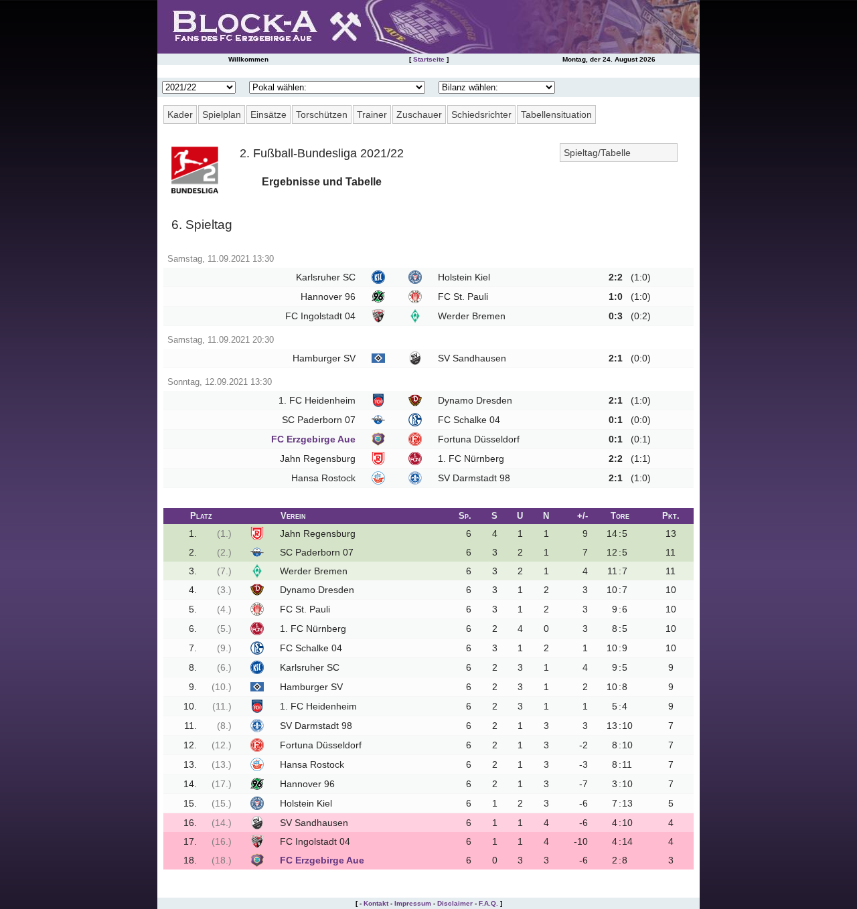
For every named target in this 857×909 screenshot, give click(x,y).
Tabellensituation (556, 114)
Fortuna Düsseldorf (479, 439)
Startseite (429, 59)
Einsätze (268, 114)
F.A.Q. (488, 903)
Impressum (412, 903)
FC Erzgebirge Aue (313, 439)
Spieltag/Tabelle (597, 152)
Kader (180, 114)
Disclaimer (455, 903)
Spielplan (221, 114)
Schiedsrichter (481, 114)
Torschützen (321, 114)
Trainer (372, 114)
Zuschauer (419, 114)
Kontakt (376, 903)
